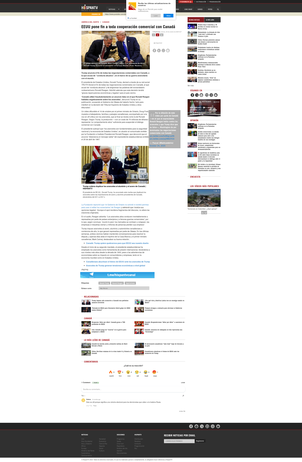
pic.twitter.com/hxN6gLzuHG (162, 135)
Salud (101, 448)
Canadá (105, 22)
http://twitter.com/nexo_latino (115, 14)
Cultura (101, 450)
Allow (168, 15)
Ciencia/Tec (103, 443)
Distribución (201, 1)
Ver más (191, 85)
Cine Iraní (188, 9)
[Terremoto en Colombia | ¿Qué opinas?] (204, 198)
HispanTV (89, 7)
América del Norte (90, 22)
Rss (135, 448)
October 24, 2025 (157, 145)
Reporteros (120, 445)
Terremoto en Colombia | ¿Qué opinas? (202, 209)
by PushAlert (133, 18)
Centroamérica (86, 455)
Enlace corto (86, 288)
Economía (102, 441)
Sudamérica (85, 452)
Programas (120, 438)
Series (200, 9)
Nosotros (137, 441)
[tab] (196, 19)
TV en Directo (184, 1)
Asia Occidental (86, 441)
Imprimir (159, 43)
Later (156, 15)
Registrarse (200, 440)
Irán (82, 438)
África (83, 445)
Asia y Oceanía (86, 443)
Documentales (122, 452)
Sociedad (102, 438)
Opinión (119, 450)
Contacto (137, 443)
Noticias (112, 9)
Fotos (210, 9)
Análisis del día (122, 448)
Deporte (102, 445)
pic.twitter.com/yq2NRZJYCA (162, 138)
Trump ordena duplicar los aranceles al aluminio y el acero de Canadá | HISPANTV (114, 187)
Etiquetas (85, 283)
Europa (83, 448)
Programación (215, 1)
